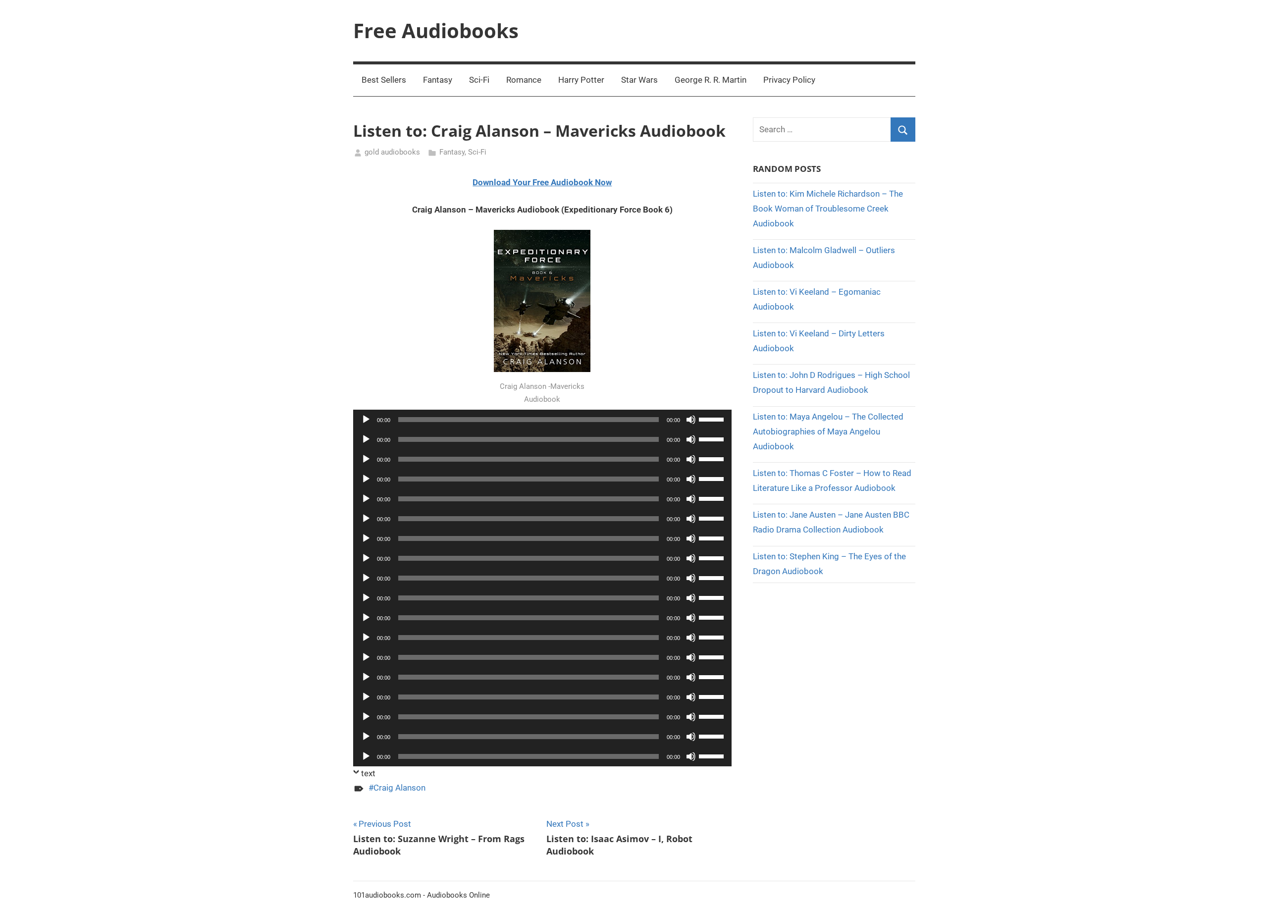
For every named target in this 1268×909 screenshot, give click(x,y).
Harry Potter (581, 80)
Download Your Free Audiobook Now (542, 182)
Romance (523, 80)
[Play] (366, 420)
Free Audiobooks (436, 30)
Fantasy (437, 80)
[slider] (713, 419)
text (368, 773)
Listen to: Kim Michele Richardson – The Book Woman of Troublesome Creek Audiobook (828, 208)
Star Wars (639, 80)
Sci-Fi (479, 80)
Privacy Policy (789, 80)
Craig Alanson (399, 788)
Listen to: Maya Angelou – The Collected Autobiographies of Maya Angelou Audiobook (828, 431)
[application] (542, 419)
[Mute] (691, 420)
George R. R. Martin (710, 80)
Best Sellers (384, 80)
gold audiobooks (392, 152)
